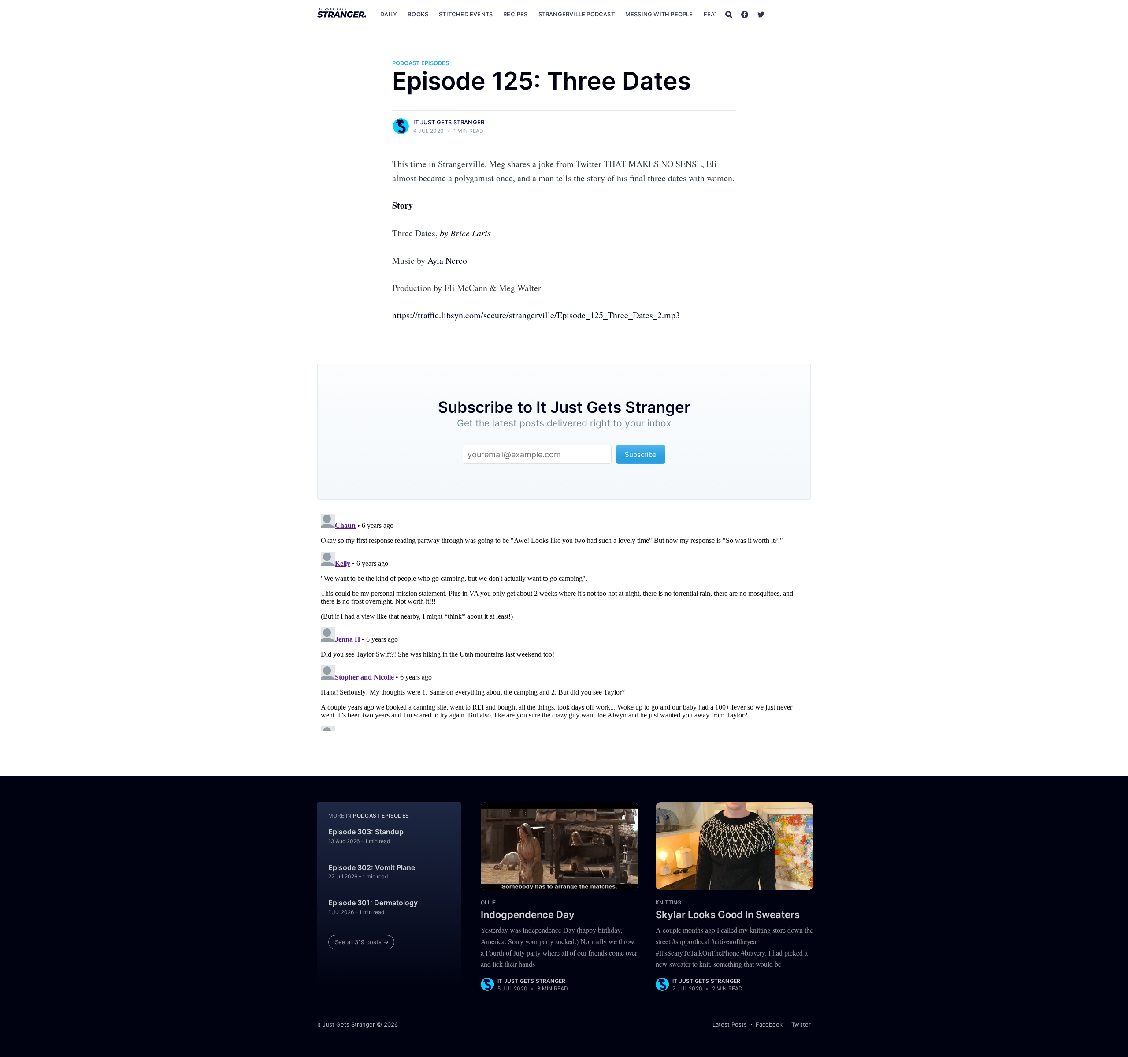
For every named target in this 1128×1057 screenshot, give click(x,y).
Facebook (769, 1024)
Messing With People (659, 14)
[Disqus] (564, 620)
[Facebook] (745, 14)
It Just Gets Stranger (448, 122)
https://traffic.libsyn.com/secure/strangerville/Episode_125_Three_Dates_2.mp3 (536, 315)
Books (418, 14)
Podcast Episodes (420, 63)
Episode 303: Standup (366, 831)
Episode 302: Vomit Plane (371, 867)
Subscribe (792, 14)
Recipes (515, 14)
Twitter (801, 1024)
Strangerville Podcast (576, 14)
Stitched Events (466, 14)
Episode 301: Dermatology (373, 902)
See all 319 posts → (362, 941)
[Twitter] (761, 14)
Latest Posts (729, 1024)
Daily (388, 14)
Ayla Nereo (447, 260)
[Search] (729, 14)
